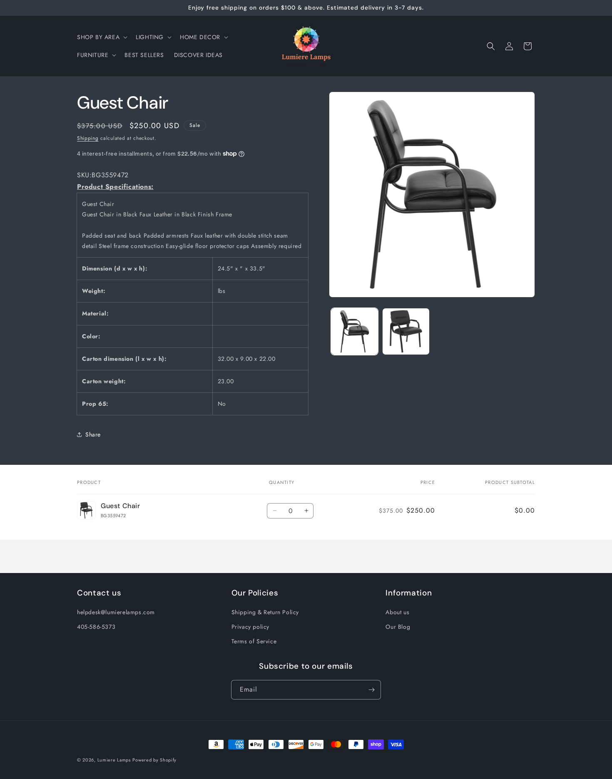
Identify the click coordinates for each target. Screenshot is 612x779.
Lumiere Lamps (114, 760)
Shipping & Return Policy (265, 612)
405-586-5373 (96, 627)
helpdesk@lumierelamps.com (116, 612)
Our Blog (398, 627)
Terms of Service (254, 641)
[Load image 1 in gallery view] (354, 331)
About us (397, 612)
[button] (101, 37)
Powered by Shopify (154, 760)
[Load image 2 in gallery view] (405, 331)
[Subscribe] (371, 690)
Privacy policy (250, 627)
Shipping (88, 138)
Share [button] (93, 434)
